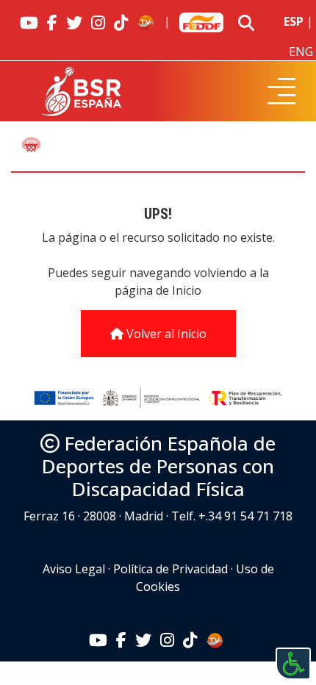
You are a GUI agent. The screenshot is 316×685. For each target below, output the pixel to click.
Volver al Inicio (165, 334)
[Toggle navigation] (282, 91)
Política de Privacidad (170, 569)
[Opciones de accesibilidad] (293, 664)
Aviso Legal (74, 569)
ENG (301, 51)
